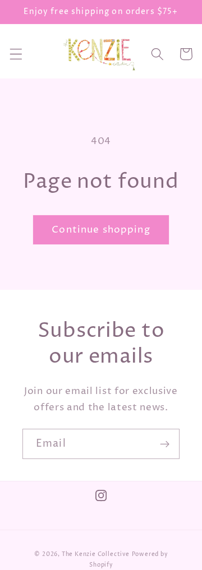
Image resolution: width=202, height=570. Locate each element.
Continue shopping (101, 230)
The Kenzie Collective (96, 554)
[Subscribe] (164, 444)
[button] (16, 54)
